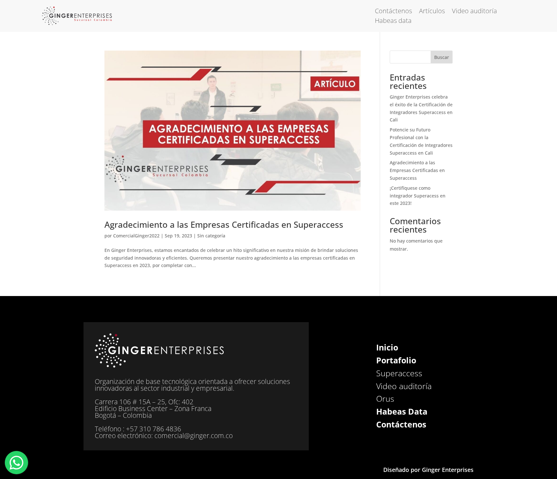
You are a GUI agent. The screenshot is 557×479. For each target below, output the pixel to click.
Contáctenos (393, 12)
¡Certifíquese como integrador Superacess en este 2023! (417, 195)
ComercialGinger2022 (136, 236)
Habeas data (393, 21)
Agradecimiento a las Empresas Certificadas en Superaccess (223, 224)
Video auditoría (474, 12)
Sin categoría (211, 236)
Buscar (441, 57)
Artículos (432, 12)
